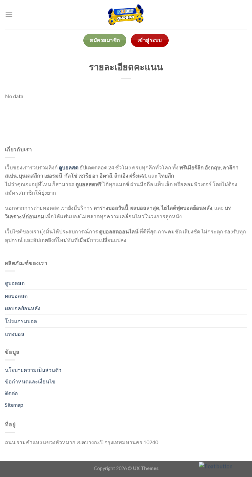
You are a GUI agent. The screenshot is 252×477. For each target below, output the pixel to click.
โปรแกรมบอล (21, 321)
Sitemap (14, 404)
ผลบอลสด (16, 296)
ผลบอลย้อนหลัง (22, 308)
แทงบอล (14, 334)
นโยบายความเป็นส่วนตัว (33, 370)
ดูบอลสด (68, 167)
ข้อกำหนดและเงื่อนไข (30, 381)
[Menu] (9, 15)
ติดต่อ (11, 393)
